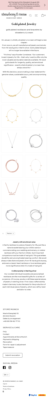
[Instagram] (10, 367)
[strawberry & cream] (14, 15)
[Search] (30, 15)
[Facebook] (4, 367)
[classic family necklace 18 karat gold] (12, 116)
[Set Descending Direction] (3, 233)
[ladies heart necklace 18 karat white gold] (12, 141)
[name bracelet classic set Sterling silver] (36, 216)
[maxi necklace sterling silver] (36, 191)
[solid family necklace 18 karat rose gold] (36, 116)
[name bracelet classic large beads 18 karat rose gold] (12, 166)
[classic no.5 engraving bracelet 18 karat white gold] (36, 141)
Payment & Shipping (11, 339)
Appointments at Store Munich (15, 337)
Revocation (7, 342)
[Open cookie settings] (4, 393)
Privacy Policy (7, 389)
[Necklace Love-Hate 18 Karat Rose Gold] (12, 191)
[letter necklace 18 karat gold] (12, 91)
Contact (6, 334)
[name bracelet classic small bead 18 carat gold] (36, 91)
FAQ (5, 332)
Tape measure (8, 347)
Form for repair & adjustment (14, 345)
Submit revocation (12, 355)
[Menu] (36, 15)
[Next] (44, 5)
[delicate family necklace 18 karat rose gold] (36, 166)
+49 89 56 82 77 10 (11, 321)
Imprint (5, 384)
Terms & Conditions (8, 386)
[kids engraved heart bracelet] (12, 216)
